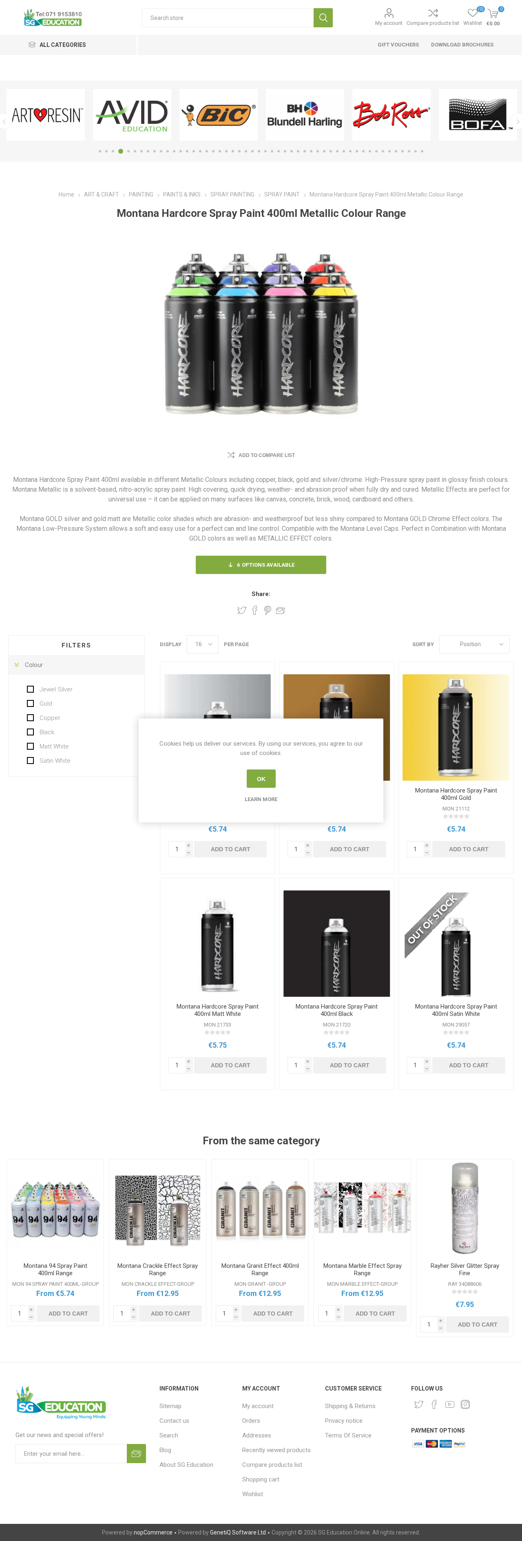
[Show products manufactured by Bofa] (478, 115)
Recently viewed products (276, 1450)
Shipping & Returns (350, 1406)
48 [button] (409, 151)
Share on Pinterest (267, 610)
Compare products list (433, 23)
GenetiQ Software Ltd (238, 1532)
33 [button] (311, 151)
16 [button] (200, 151)
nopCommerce (153, 1532)
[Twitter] (418, 1404)
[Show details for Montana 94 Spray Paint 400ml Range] (55, 1207)
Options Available (265, 565)
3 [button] (113, 151)
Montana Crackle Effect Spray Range (157, 1269)
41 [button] (363, 151)
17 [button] (207, 151)
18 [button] (213, 151)
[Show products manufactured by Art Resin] (46, 115)
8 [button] (148, 151)
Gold (45, 703)
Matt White (53, 746)
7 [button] (141, 151)
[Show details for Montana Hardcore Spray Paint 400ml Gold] (456, 727)
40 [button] (357, 151)
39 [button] (350, 151)
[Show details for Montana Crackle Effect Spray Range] (157, 1207)
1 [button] (100, 151)
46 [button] (396, 151)
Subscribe (136, 1453)
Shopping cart (260, 1479)
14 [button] (187, 151)
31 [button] (298, 151)
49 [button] (415, 151)
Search (323, 17)
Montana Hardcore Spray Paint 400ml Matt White (218, 1010)
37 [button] (337, 151)
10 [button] (161, 151)
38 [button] (344, 151)
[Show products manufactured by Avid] (132, 115)
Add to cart (230, 849)
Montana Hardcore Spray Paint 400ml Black (337, 1010)
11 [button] (167, 151)
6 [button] (135, 151)
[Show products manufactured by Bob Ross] (391, 115)
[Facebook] (434, 1404)
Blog (165, 1450)
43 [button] (376, 151)
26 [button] (265, 151)
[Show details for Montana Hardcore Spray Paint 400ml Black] (336, 943)
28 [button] (278, 151)
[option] (45, 115)
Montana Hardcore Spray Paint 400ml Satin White (456, 1010)
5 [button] (128, 151)
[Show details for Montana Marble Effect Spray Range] (362, 1207)
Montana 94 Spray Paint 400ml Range (55, 1269)
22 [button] (239, 151)
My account (389, 23)
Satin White (54, 760)
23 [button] (246, 151)
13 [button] (180, 151)
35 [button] (324, 151)
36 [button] (331, 151)
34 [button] (317, 151)
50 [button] (422, 151)
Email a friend (280, 610)
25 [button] (259, 151)
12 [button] (174, 151)
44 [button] (383, 151)
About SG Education (186, 1464)
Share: (261, 594)
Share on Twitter (241, 610)
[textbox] (228, 17)
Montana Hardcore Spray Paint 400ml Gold (456, 794)
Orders (251, 1420)
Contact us (174, 1420)
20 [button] (226, 151)
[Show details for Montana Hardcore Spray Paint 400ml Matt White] (217, 943)
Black (46, 732)
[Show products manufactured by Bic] (218, 115)
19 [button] (220, 151)
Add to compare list (267, 455)
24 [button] (252, 151)
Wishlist (252, 1494)
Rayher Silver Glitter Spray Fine (465, 1269)
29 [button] (285, 151)
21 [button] (233, 151)
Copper (49, 718)
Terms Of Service (348, 1435)
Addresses (256, 1435)
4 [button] (120, 151)
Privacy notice (344, 1420)
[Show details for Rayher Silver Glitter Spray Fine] (464, 1207)
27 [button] (272, 151)
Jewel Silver (55, 689)
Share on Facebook (254, 610)
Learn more (261, 799)
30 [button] (291, 151)
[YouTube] (449, 1404)
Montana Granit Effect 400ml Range (260, 1269)
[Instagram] (465, 1404)
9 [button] (154, 151)
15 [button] (193, 151)
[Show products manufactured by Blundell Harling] (305, 115)
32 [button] (304, 151)
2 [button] (106, 151)
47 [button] (402, 151)
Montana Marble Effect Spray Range (362, 1269)
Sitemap (170, 1406)
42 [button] (370, 151)
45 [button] (389, 151)
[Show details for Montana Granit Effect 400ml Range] (260, 1207)
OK (261, 778)
